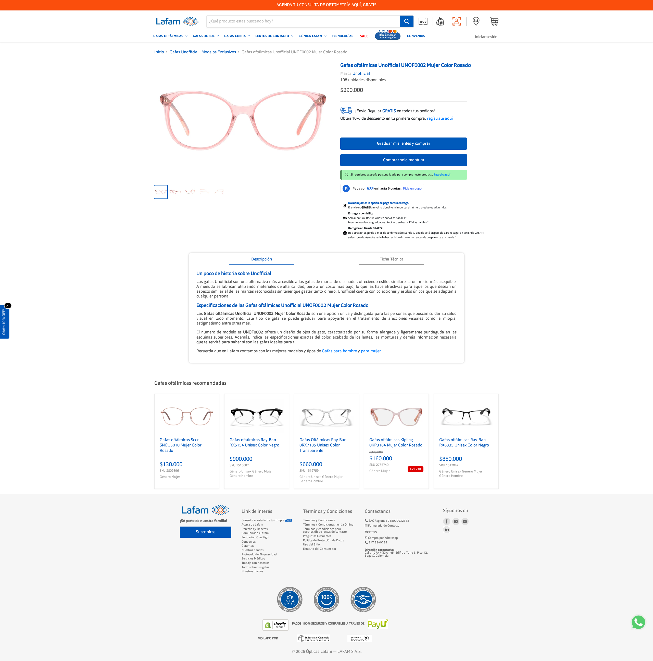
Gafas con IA (235, 36)
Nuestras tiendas (252, 550)
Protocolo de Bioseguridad (259, 554)
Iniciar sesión (486, 37)
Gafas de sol (204, 36)
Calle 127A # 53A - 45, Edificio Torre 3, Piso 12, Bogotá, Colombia (396, 552)
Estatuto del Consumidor (319, 549)
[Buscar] (406, 21)
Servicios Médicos (253, 558)
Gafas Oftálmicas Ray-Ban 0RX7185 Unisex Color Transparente (322, 445)
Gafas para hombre (340, 351)
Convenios (416, 36)
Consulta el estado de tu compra (267, 520)
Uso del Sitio (311, 544)
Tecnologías (342, 36)
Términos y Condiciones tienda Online (328, 524)
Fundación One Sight (255, 537)
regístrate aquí (440, 119)
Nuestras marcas (252, 571)
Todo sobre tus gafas (255, 567)
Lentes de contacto (272, 36)
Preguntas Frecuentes (317, 536)
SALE (364, 36)
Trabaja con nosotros (255, 563)
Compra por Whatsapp (382, 538)
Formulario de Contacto (383, 525)
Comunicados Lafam (255, 533)
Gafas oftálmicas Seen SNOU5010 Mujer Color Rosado (181, 445)
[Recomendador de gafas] (388, 36)
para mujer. (371, 351)
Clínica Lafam (311, 36)
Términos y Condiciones (319, 520)
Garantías (248, 545)
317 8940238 (377, 542)
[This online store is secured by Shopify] (276, 625)
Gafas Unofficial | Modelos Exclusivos (203, 52)
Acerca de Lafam (252, 524)
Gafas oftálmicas (168, 36)
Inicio (159, 52)
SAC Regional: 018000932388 (388, 520)
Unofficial (361, 74)
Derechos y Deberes (255, 529)
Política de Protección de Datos (323, 540)
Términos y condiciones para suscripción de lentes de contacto (325, 531)
